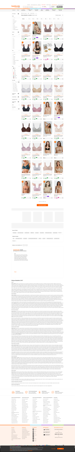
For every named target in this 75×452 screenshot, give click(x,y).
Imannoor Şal (34, 400)
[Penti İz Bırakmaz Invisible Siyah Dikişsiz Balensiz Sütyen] (37, 47)
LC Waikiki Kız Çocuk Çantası (46, 402)
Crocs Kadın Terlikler (35, 401)
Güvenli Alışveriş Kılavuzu (14, 437)
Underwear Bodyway (15, 29)
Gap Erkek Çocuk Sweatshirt (46, 401)
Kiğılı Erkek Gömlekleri (14, 415)
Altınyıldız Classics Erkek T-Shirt (15, 414)
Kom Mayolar (34, 415)
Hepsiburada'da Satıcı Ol (61, 4)
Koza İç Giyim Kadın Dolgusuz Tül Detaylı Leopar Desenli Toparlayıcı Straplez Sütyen (47, 76)
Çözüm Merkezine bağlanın (59, 429)
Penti (13, 19)
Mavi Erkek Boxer (24, 402)
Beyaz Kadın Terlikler (24, 408)
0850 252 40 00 (59, 434)
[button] (18, 82)
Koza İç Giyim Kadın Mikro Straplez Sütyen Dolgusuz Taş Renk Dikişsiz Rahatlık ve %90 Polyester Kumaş (36, 136)
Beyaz (15, 70)
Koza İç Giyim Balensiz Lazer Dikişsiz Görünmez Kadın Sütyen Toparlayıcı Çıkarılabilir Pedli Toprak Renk (47, 36)
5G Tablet (55, 413)
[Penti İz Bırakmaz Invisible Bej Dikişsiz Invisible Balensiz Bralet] (58, 108)
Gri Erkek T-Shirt (24, 411)
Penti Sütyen (34, 408)
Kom (13, 24)
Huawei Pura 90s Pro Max (57, 406)
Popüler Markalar (56, 402)
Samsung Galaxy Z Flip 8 (56, 419)
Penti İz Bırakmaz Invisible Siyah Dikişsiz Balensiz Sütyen (36, 55)
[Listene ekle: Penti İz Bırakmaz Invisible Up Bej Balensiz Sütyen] (51, 181)
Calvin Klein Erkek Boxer (14, 420)
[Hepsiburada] (15, 6)
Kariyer (12, 433)
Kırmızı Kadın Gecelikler (24, 401)
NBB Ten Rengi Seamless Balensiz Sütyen (58, 174)
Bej (14, 69)
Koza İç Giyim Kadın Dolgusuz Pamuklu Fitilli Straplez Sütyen (35, 155)
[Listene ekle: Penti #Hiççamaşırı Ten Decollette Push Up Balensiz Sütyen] (51, 102)
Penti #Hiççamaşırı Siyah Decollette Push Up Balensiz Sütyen (47, 154)
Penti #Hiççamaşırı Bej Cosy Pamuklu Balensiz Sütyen (58, 154)
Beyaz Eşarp (23, 400)
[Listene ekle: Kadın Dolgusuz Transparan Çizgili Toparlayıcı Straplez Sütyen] (30, 62)
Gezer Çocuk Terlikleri (45, 421)
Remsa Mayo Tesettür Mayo (36, 416)
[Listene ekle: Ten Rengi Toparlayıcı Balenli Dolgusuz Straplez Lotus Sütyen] (51, 122)
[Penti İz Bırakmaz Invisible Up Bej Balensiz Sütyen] (48, 186)
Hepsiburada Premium (54, 4)
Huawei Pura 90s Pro (56, 407)
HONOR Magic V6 (56, 422)
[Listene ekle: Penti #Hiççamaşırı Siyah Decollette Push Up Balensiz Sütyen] (51, 141)
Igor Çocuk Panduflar (45, 416)
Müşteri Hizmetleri (48, 4)
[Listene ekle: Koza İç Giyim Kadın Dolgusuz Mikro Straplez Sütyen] (62, 22)
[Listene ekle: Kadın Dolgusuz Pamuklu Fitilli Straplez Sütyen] (40, 141)
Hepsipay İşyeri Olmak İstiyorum (25, 431)
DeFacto (14, 28)
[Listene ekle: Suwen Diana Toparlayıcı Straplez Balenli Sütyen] (30, 181)
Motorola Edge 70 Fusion (56, 412)
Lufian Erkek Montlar (13, 407)
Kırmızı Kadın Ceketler (24, 413)
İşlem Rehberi (23, 438)
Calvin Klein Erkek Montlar (14, 421)
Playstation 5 (55, 411)
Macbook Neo (55, 408)
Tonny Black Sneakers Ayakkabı (36, 419)
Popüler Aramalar (56, 401)
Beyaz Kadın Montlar (24, 418)
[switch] (18, 13)
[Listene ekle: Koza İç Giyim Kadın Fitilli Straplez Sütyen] (30, 122)
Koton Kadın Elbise (35, 420)
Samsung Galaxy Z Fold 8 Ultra (57, 418)
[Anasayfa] (21, 13)
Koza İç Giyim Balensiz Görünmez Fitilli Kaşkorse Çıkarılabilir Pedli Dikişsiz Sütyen (58, 96)
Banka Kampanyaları (24, 437)
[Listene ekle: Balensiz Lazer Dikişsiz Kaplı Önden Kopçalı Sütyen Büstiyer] (51, 160)
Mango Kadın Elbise (35, 406)
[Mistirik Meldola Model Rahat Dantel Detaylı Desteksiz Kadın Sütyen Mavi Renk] (26, 166)
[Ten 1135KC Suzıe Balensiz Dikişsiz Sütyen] (58, 186)
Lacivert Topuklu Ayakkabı (25, 406)
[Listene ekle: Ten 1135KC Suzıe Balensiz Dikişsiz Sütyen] (62, 181)
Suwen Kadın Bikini (35, 421)
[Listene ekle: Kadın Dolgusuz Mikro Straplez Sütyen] (62, 41)
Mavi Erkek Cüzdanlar (24, 417)
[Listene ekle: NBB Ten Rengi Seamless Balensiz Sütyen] (62, 160)
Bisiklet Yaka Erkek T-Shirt (25, 407)
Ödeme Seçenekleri (24, 436)
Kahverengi (15, 77)
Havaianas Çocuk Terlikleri (46, 410)
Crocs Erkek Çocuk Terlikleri (46, 408)
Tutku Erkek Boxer (13, 406)
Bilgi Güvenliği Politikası (14, 436)
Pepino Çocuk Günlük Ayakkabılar (47, 409)
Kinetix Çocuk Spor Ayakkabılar (46, 414)
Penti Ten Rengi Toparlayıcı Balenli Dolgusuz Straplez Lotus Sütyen (47, 135)
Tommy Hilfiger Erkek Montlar (14, 416)
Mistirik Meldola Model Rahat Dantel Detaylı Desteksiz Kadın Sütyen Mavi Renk (26, 174)
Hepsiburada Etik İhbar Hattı (58, 437)
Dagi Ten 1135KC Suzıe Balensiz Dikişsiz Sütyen (58, 195)
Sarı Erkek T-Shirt (24, 412)
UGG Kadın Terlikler (35, 414)
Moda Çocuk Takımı (45, 420)
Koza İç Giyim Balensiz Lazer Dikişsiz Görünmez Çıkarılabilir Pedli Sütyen (58, 136)
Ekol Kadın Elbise (34, 407)
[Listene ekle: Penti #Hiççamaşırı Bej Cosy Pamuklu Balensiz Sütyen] (62, 141)
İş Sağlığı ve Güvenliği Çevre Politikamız (16, 438)
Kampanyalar (39, 4)
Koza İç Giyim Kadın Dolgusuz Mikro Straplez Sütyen (58, 36)
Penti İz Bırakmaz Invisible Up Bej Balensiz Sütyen (47, 194)
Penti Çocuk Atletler (45, 415)
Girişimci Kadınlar (43, 4)
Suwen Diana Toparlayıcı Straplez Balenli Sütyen (25, 194)
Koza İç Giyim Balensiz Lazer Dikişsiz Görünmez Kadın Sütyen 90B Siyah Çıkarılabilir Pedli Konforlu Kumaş (26, 56)
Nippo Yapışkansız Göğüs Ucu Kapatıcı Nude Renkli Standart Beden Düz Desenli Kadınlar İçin (47, 56)
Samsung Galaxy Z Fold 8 (57, 417)
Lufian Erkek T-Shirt (13, 400)
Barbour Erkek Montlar (14, 408)
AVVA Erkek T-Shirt (13, 402)
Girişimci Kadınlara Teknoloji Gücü (26, 433)
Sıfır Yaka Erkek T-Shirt (24, 422)
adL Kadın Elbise (34, 402)
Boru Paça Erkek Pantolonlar (25, 419)
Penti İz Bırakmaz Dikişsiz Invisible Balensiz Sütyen (36, 35)
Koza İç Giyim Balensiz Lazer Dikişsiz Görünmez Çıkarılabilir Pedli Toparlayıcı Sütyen (36, 76)
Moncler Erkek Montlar (14, 419)
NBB (13, 23)
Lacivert (15, 76)
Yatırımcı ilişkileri (13, 431)
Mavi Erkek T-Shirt (13, 401)
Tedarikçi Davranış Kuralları (25, 432)
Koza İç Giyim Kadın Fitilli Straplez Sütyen (25, 136)
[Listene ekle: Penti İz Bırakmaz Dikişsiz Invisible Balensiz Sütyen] (40, 22)
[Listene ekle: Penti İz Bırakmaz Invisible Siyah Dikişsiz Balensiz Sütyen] (40, 41)
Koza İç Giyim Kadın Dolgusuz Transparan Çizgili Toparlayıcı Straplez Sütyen (26, 76)
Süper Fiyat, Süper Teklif (34, 4)
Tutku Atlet (12, 411)
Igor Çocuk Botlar (45, 400)
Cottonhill (14, 22)
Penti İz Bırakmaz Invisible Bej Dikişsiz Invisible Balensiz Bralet (58, 115)
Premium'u (16, 7)
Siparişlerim (28, 4)
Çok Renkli (15, 75)
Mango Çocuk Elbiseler (45, 419)
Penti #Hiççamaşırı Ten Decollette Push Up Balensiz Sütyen (47, 115)
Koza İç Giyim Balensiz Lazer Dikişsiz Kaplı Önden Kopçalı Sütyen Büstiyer (47, 174)
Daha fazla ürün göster (42, 205)
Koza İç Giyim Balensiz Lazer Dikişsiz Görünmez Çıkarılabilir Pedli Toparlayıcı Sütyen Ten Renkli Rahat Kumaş (26, 36)
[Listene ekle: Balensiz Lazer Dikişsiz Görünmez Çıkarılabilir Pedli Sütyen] (62, 122)
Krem (14, 71)
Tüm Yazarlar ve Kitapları (56, 400)
